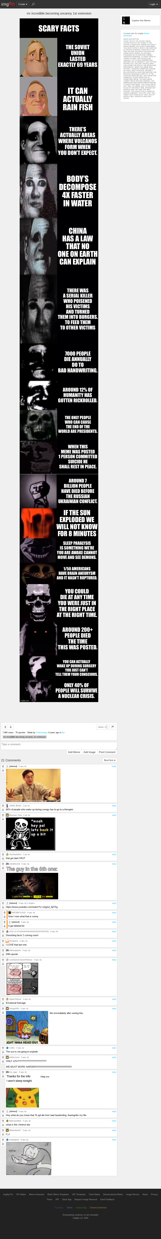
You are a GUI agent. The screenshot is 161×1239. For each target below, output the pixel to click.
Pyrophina (13, 941)
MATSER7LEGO (19, 913)
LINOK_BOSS (15, 806)
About (145, 1194)
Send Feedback (107, 1199)
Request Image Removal (86, 1199)
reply (114, 766)
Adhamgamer (15, 950)
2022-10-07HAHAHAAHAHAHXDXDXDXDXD (29, 931)
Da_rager (13, 1072)
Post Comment (107, 752)
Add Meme (74, 752)
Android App (81, 1207)
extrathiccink (14, 864)
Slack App (66, 1199)
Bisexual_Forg (15, 815)
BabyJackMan (15, 1121)
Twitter (69, 1207)
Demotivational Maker (113, 1194)
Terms (49, 1199)
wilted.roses (14, 1057)
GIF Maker (21, 1194)
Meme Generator (36, 1194)
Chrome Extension (98, 1207)
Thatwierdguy (42, 732)
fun (63, 732)
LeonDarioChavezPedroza (20, 960)
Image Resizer (132, 1194)
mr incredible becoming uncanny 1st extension (24, 737)
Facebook (58, 1207)
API (57, 1199)
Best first (108, 760)
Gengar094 (14, 1008)
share (101, 727)
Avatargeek (14, 1140)
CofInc (12, 1048)
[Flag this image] (112, 727)
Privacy (154, 1194)
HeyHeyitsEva (15, 854)
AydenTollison (15, 999)
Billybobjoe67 (15, 1130)
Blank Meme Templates (58, 1194)
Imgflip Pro (8, 1194)
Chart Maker (94, 1194)
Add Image (89, 752)
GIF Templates (79, 1194)
